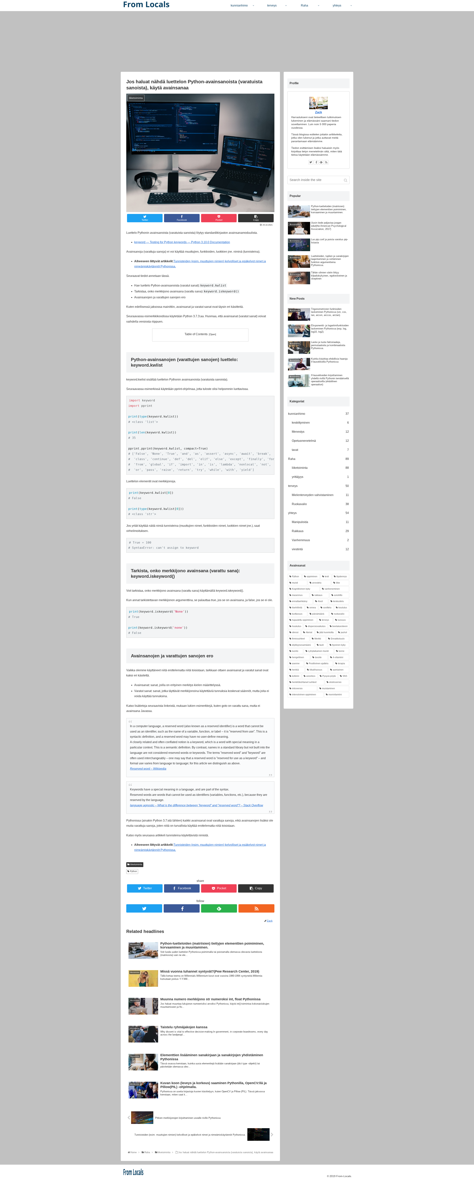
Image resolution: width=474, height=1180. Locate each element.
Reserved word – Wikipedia (148, 768)
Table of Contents (196, 334)
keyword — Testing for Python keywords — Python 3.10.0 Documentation (182, 242)
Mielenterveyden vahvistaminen (320, 495)
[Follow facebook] (182, 908)
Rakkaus (320, 531)
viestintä (320, 549)
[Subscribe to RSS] (256, 908)
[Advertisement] (237, 41)
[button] (346, 180)
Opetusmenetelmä (320, 440)
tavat (320, 449)
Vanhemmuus (320, 540)
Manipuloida (320, 522)
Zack (318, 112)
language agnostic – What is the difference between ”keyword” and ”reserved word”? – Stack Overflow (196, 805)
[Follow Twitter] (144, 908)
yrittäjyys (320, 476)
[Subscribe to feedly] (219, 908)
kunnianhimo (318, 413)
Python (133, 871)
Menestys (320, 431)
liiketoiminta (136, 864)
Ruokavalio (320, 504)
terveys (318, 485)
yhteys (318, 512)
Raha (318, 458)
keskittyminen (320, 422)
